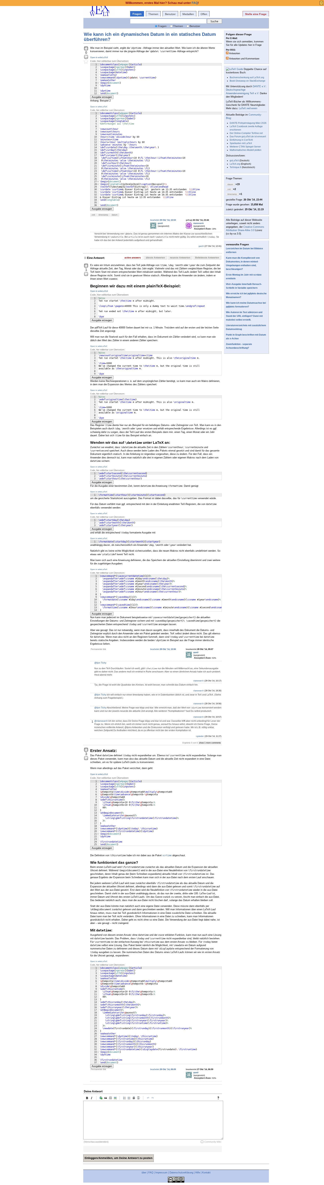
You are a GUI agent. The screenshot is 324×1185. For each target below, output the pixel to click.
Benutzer (170, 14)
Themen (153, 14)
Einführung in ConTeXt (241, 140)
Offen (204, 14)
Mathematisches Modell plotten (245, 150)
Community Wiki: (212, 1142)
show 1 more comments (210, 743)
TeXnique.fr (235, 167)
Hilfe (197, 1172)
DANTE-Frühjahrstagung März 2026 (248, 123)
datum (114, 215)
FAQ (150, 1172)
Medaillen (188, 14)
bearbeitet (163, 220)
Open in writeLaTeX (99, 57)
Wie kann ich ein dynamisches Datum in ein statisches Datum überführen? (150, 37)
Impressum (161, 1172)
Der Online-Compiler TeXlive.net (246, 133)
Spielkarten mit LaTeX (241, 143)
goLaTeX (234, 160)
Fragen (137, 13)
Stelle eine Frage (255, 14)
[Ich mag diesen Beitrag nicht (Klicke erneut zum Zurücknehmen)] (86, 57)
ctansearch (198, 223)
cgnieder (200, 736)
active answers (132, 257)
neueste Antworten (180, 257)
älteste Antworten (155, 257)
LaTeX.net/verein (248, 108)
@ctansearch (101, 721)
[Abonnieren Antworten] (227, 53)
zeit (93, 215)
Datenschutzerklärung (181, 1172)
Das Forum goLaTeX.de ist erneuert (248, 136)
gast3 (160, 223)
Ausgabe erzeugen (102, 97)
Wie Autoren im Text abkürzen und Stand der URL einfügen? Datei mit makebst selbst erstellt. (244, 316)
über (144, 1172)
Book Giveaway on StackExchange (247, 81)
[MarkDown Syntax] (219, 1098)
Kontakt (206, 1172)
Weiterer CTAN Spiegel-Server (245, 146)
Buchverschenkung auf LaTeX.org (247, 77)
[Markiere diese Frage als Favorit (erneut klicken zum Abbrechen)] (86, 61)
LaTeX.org (235, 164)
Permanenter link (98, 649)
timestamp (103, 215)
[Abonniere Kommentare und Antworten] (227, 58)
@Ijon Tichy (100, 663)
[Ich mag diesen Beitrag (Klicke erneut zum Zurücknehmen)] (86, 48)
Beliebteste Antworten (207, 257)
